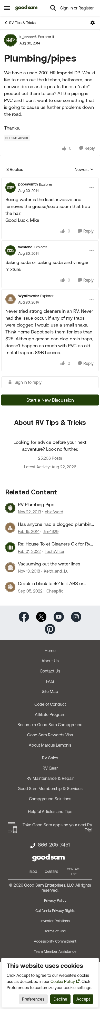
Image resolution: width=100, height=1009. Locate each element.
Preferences (33, 999)
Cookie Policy (63, 981)
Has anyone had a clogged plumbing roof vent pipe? (56, 524)
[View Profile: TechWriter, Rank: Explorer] (10, 547)
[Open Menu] (92, 22)
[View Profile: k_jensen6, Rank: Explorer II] (10, 40)
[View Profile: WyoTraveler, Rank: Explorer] (10, 299)
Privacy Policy (55, 900)
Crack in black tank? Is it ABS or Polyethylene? (50, 583)
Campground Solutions (50, 798)
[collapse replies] (50, 180)
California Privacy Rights (55, 911)
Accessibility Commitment (55, 941)
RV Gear (50, 768)
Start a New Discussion (50, 400)
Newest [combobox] (84, 169)
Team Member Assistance (55, 951)
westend (25, 247)
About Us (50, 660)
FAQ (50, 681)
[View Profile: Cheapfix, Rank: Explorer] (10, 587)
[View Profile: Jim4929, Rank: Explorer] (10, 528)
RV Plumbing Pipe (36, 504)
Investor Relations (55, 921)
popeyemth (28, 184)
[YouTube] (59, 616)
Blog (33, 872)
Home (50, 650)
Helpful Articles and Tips (50, 811)
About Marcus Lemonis (50, 745)
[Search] (53, 8)
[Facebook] (24, 616)
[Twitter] (41, 616)
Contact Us (50, 671)
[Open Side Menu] (7, 8)
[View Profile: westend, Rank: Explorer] (10, 250)
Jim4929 (50, 531)
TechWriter (54, 551)
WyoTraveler (28, 296)
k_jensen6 (28, 37)
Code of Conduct (50, 704)
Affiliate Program (50, 714)
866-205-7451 (54, 844)
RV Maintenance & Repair (50, 778)
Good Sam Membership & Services (50, 788)
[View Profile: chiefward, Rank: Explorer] (10, 508)
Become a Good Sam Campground (50, 724)
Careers (51, 872)
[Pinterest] (50, 628)
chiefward (54, 511)
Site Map (50, 691)
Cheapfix (54, 591)
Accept (83, 999)
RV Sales (50, 758)
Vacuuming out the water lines (49, 563)
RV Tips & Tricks (22, 23)
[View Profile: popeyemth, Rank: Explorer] (10, 187)
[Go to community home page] (26, 8)
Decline (60, 999)
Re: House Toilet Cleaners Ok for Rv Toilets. (54, 544)
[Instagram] (76, 616)
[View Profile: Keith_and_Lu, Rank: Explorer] (10, 567)
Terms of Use (55, 931)
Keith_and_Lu (56, 571)
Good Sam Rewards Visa (50, 735)
